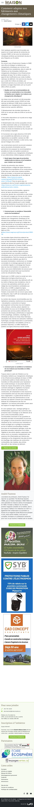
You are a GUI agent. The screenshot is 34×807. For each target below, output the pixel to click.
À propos (3, 769)
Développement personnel (9, 775)
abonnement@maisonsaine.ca (12, 711)
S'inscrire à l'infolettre (17, 525)
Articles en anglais (6, 771)
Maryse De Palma (6, 773)
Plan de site (4, 785)
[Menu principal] (2, 2)
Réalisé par (23, 804)
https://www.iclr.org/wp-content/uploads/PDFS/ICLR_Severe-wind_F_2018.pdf (12, 179)
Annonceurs (4, 781)
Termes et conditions (7, 787)
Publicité (3, 777)
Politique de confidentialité (9, 789)
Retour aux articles (10, 448)
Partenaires (4, 779)
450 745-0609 (8, 708)
